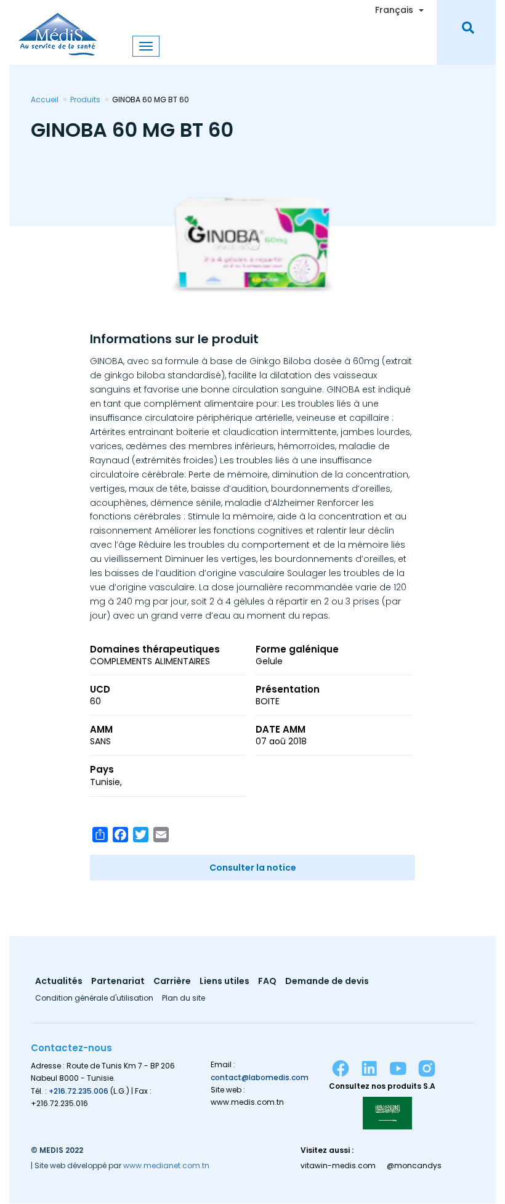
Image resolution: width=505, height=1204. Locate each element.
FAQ (267, 982)
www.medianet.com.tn (166, 1165)
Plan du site (183, 999)
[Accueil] (57, 27)
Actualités (59, 982)
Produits (85, 99)
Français (394, 10)
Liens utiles (224, 982)
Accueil (45, 99)
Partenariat (118, 982)
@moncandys (414, 1165)
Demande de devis (327, 982)
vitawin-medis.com (338, 1165)
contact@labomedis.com (260, 1077)
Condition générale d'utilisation (94, 999)
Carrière (172, 982)
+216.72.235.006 (78, 1091)
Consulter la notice (252, 867)
